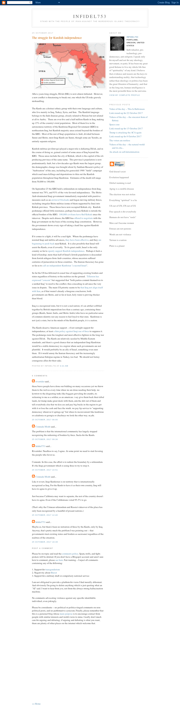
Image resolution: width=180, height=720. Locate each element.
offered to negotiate (83, 218)
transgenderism (52, 569)
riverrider (40, 381)
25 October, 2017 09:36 (45, 439)
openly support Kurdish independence (66, 250)
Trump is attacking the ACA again (125, 132)
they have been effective (77, 239)
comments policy (70, 553)
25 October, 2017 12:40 (45, 515)
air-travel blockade (60, 199)
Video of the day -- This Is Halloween (127, 109)
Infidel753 (90, 16)
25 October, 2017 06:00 (45, 420)
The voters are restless (119, 140)
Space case (114, 124)
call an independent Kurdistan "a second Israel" (65, 265)
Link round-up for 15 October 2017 (126, 128)
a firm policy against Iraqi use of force (71, 331)
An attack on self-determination (124, 151)
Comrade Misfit (43, 426)
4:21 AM (64, 366)
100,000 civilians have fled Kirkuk (75, 214)
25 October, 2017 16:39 (45, 542)
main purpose (66, 613)
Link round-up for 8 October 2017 (125, 136)
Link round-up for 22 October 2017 (126, 113)
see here (59, 560)
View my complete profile (124, 95)
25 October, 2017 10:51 (45, 470)
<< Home (36, 703)
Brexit (54, 572)
